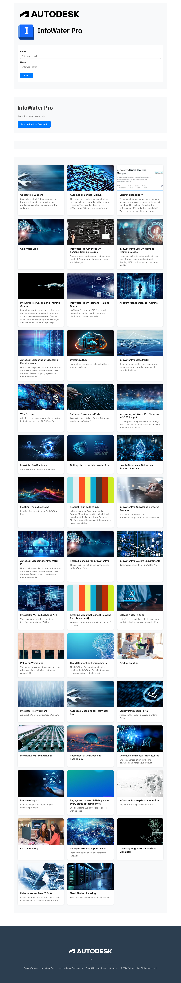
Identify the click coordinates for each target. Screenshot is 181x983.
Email (23, 51)
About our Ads (47, 968)
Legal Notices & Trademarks (70, 968)
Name (23, 62)
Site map (113, 968)
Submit (26, 75)
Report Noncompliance (96, 968)
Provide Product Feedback (34, 124)
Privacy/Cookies (31, 968)
